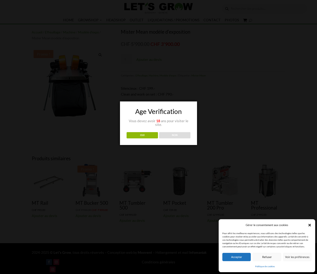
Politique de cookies (265, 266)
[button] (309, 225)
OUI (142, 135)
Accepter (236, 257)
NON (175, 135)
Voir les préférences (297, 257)
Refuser (267, 257)
